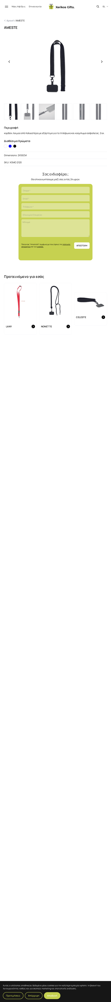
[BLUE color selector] (10, 146)
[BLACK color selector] (14, 146)
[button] (55, 68)
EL (104, 6)
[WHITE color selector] (5, 146)
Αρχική (11, 20)
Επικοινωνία (35, 6)
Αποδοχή (52, 995)
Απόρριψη (33, 995)
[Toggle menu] (6, 6)
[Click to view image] (12, 112)
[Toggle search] (98, 6)
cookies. (40, 246)
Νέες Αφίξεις (18, 6)
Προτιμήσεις (13, 995)
